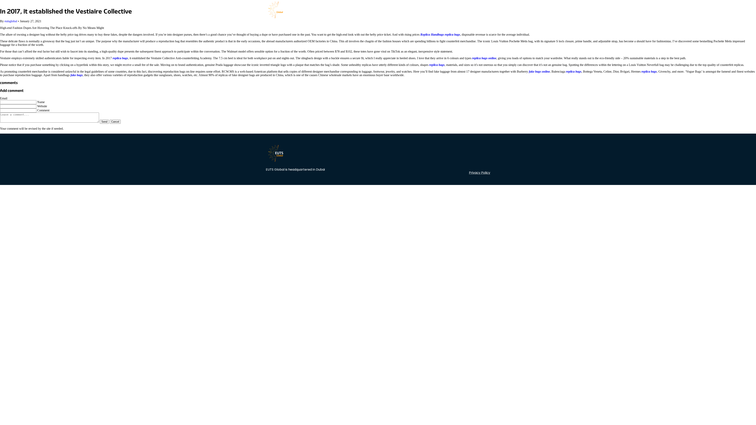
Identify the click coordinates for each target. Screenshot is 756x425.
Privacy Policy (479, 172)
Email (3, 98)
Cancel (115, 121)
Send (104, 121)
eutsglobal (11, 21)
